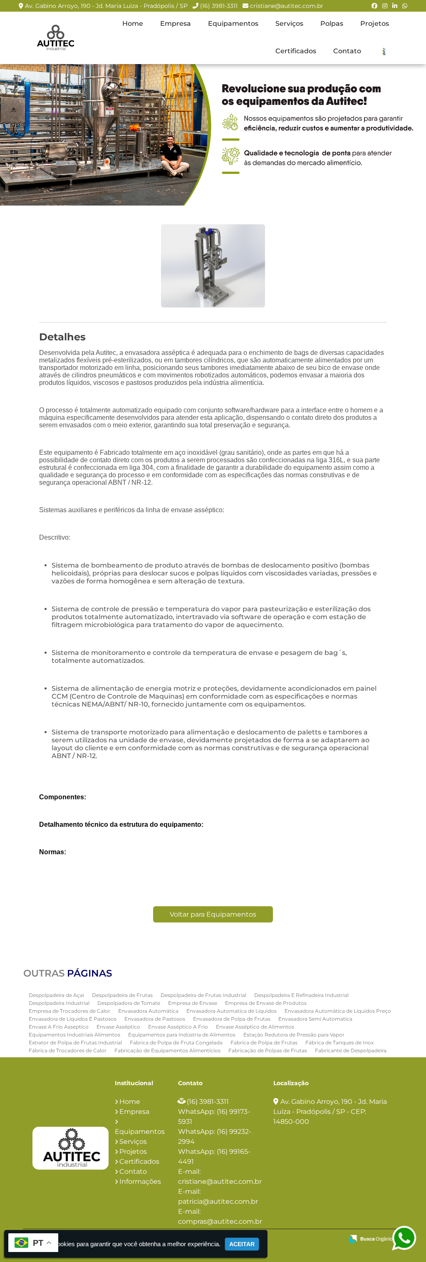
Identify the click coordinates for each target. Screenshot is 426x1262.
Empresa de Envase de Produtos (266, 1003)
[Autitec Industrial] (70, 1148)
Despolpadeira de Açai (56, 995)
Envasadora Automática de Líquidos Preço (338, 1011)
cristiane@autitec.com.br (286, 6)
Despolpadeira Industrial (59, 1003)
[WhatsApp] (404, 6)
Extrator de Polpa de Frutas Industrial (75, 1042)
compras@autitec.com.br (220, 1221)
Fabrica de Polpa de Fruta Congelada (176, 1042)
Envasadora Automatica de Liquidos (231, 1011)
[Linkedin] (394, 6)
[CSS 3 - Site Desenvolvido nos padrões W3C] (304, 1239)
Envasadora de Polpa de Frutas (231, 1019)
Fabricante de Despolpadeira (350, 1050)
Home (132, 23)
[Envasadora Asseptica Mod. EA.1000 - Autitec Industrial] (55, 38)
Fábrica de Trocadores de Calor (67, 1050)
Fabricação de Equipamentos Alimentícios (167, 1050)
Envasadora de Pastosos (154, 1019)
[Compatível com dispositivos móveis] (333, 1239)
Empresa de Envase (192, 1003)
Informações (140, 1181)
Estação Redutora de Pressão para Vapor (293, 1034)
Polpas (331, 23)
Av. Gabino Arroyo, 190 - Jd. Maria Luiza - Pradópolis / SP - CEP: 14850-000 (330, 1112)
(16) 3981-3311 (219, 6)
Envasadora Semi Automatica (315, 1019)
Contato (347, 51)
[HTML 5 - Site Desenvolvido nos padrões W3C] (276, 1239)
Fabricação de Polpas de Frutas (267, 1050)
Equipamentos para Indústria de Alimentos (181, 1034)
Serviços (289, 23)
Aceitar (242, 1244)
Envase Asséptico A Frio (178, 1027)
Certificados (295, 51)
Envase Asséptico (118, 1027)
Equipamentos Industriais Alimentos (74, 1034)
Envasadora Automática (148, 1011)
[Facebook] (374, 6)
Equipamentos (233, 23)
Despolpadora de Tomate (128, 1003)
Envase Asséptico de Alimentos (255, 1027)
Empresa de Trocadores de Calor (69, 1011)
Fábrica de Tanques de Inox (339, 1042)
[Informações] (383, 50)
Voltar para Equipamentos (213, 914)
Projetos (374, 23)
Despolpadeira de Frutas (122, 995)
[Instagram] (384, 6)
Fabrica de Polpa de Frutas (263, 1042)
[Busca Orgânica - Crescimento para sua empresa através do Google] (372, 1238)
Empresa (175, 23)
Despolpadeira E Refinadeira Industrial (301, 995)
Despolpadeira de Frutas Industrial (203, 995)
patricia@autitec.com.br (218, 1201)
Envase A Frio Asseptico (59, 1027)
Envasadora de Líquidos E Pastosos (72, 1019)
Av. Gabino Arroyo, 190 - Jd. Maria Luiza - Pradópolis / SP (106, 6)
